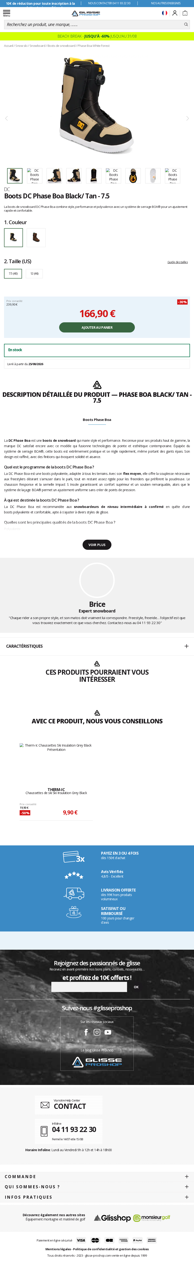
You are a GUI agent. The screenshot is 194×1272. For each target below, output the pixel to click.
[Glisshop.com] (112, 1218)
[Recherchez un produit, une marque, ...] (186, 24)
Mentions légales (58, 1249)
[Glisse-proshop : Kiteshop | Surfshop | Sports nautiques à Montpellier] (86, 13)
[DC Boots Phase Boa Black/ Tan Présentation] (97, 107)
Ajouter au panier (97, 327)
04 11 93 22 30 (148, 622)
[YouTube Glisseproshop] (108, 1032)
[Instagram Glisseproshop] (97, 1032)
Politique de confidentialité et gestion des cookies (111, 1249)
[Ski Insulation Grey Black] (56, 760)
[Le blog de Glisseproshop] (97, 1061)
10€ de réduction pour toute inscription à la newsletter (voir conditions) (40, 5)
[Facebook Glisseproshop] (86, 1032)
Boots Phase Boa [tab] (97, 419)
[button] (97, 646)
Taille (17, 261)
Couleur (15, 222)
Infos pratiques (29, 1197)
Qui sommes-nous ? (32, 1186)
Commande (20, 1176)
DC (7, 189)
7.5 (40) (13, 273)
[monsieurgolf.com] (151, 1218)
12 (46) (34, 273)
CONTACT (70, 1106)
